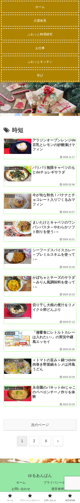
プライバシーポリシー (59, 482)
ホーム (21, 482)
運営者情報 (59, 489)
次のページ (40, 425)
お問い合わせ (21, 489)
